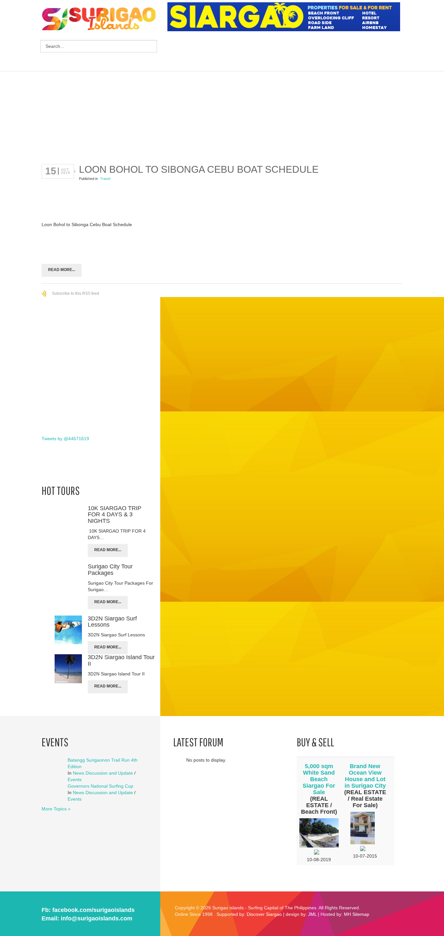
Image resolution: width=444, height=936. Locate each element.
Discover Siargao (264, 914)
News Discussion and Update (103, 773)
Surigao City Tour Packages (110, 569)
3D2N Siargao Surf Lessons (112, 621)
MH (347, 914)
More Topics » (56, 808)
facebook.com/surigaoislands (93, 910)
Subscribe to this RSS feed (75, 293)
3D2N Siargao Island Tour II (121, 660)
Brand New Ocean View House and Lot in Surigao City (365, 776)
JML (312, 914)
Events (75, 779)
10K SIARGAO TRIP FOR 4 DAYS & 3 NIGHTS (114, 514)
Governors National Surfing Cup (100, 786)
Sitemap (360, 914)
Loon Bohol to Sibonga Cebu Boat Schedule (199, 169)
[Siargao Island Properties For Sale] (286, 17)
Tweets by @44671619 (65, 438)
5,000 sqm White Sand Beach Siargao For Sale (319, 779)
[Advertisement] (285, 52)
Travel (105, 179)
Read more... (61, 269)
